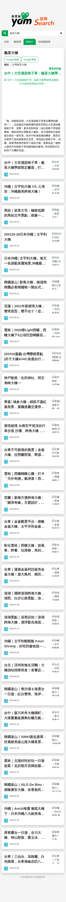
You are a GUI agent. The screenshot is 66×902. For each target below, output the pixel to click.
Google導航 (30, 59)
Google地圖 (12, 59)
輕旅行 (29, 41)
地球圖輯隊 (44, 41)
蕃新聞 (17, 41)
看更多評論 (55, 68)
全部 (6, 41)
